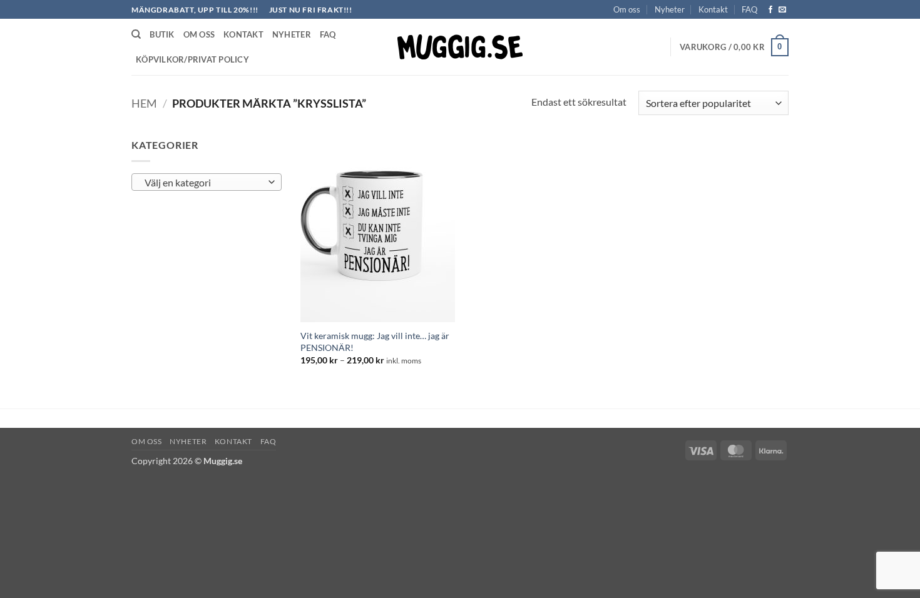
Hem (144, 103)
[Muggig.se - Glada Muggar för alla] (460, 46)
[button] (734, 47)
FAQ (749, 9)
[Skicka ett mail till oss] (782, 10)
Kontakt (713, 9)
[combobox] (206, 182)
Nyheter (670, 9)
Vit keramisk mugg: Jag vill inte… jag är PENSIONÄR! (374, 341)
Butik (162, 34)
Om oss (626, 9)
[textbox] (204, 182)
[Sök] (136, 34)
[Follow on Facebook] (770, 10)
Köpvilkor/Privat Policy (192, 59)
